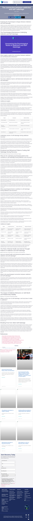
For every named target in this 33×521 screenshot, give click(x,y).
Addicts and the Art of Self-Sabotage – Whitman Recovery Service (12, 342)
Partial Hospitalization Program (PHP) (12, 495)
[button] (16, 5)
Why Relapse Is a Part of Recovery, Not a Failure (23, 443)
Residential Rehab (12, 492)
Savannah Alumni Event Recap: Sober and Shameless (8, 370)
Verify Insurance (19, 493)
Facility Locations (19, 491)
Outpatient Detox (11, 493)
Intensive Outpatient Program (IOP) (12, 497)
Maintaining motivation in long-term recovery (7, 443)
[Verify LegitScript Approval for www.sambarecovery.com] (27, 509)
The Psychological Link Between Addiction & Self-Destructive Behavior (13, 340)
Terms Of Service (12, 517)
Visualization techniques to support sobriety (7, 411)
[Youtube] (28, 519)
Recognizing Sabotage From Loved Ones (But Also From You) (11, 341)
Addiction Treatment (15, 516)
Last (2, 466)
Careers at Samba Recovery (27, 496)
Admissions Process (20, 492)
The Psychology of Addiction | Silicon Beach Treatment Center (11, 343)
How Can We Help (4, 473)
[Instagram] (28, 517)
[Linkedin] (26, 515)
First (2, 463)
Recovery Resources (28, 497)
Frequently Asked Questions (19, 495)
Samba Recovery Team (27, 494)
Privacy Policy (7, 484)
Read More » (3, 377)
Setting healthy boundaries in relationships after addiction (24, 411)
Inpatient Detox (11, 491)
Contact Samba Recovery (19, 497)
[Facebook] (28, 515)
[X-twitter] (26, 517)
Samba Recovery (8, 516)
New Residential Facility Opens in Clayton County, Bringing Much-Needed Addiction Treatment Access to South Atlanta (24, 374)
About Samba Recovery (27, 492)
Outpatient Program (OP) (12, 500)
